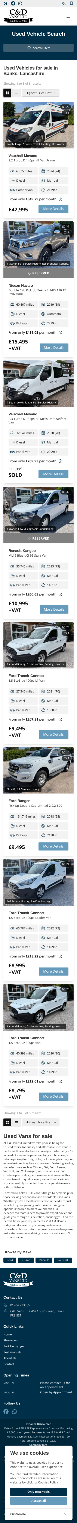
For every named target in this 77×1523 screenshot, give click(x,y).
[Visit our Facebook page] (13, 3)
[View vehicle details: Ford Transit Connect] (38, 645)
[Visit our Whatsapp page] (20, 3)
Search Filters (41, 48)
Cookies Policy (48, 1482)
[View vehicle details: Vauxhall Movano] (38, 125)
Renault (44, 1260)
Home (7, 1334)
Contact (8, 1364)
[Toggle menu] (68, 16)
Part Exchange (13, 1346)
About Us (9, 1358)
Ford (10, 1260)
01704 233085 (20, 1305)
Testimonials (12, 1352)
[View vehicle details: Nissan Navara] (38, 244)
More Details (53, 208)
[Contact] (64, 3)
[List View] (17, 93)
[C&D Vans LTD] (5, 3)
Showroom (11, 1340)
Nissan (25, 1260)
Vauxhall (63, 1260)
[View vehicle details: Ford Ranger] (38, 770)
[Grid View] (7, 93)
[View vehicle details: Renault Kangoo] (38, 510)
